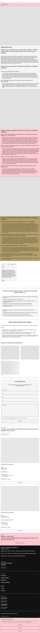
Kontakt (3, 590)
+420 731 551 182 (4, 519)
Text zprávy (4, 405)
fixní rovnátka (16, 225)
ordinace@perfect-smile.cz (26, 384)
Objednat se (4, 567)
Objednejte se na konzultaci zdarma (20, 559)
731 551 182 (15, 384)
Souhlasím (20, 630)
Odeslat (20, 421)
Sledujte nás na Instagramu (20, 542)
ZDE (37, 325)
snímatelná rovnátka (30, 224)
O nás (2, 588)
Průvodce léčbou (5, 582)
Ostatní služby (5, 577)
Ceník (2, 586)
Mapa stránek (3, 613)
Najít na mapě (20, 482)
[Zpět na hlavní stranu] (20, 1)
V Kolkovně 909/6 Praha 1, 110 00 (4, 605)
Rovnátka (3, 575)
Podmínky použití (8, 613)
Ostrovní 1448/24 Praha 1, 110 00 (4, 598)
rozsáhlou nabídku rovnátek (11, 170)
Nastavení (20, 627)
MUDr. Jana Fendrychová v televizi (20, 322)
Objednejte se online (5, 434)
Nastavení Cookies (14, 613)
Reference (4, 580)
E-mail (3, 393)
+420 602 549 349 (4, 471)
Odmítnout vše (20, 624)
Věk (2, 400)
